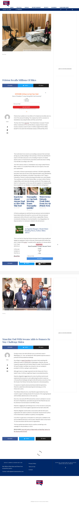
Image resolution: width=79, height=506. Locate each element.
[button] (39, 246)
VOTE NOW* (40, 258)
